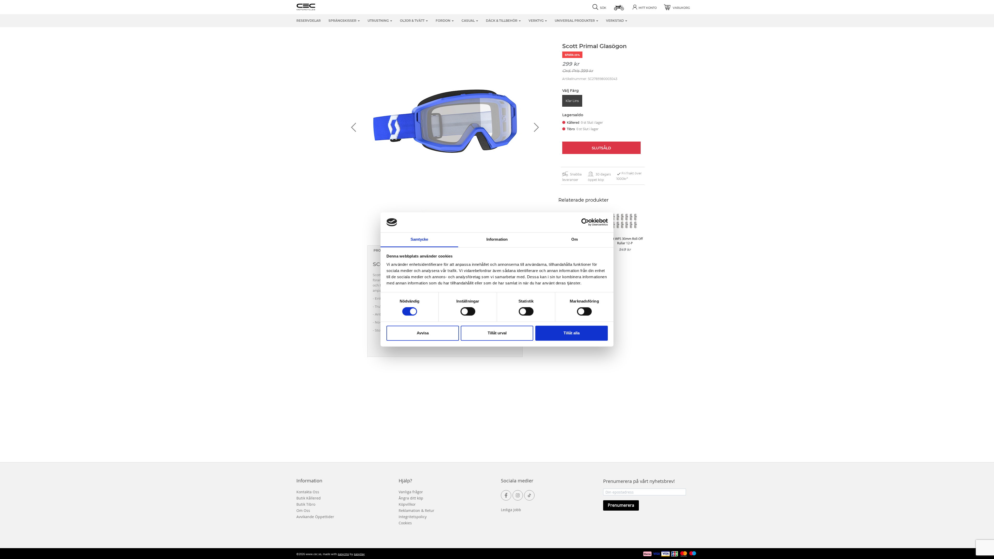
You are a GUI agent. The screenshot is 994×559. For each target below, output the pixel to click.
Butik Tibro (305, 504)
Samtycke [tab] (419, 239)
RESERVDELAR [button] (308, 21)
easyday (359, 554)
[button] (619, 7)
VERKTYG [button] (536, 21)
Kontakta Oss (307, 491)
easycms (343, 554)
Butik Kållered (308, 498)
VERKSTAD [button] (615, 21)
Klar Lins (572, 101)
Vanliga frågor (411, 491)
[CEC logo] (313, 6)
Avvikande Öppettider (315, 516)
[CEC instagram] (518, 495)
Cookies (405, 522)
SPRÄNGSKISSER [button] (342, 21)
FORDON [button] (443, 21)
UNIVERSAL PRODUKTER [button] (575, 21)
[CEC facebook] (506, 495)
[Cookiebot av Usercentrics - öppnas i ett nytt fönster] (585, 222)
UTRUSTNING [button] (379, 21)
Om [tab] (574, 239)
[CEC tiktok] (529, 495)
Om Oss (303, 510)
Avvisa (423, 333)
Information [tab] (497, 239)
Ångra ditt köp (411, 498)
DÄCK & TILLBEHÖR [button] (502, 21)
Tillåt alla (572, 333)
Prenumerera (621, 505)
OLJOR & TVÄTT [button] (412, 21)
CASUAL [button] (469, 21)
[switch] (468, 311)
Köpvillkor (407, 504)
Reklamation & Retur (416, 510)
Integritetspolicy (413, 516)
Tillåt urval (497, 333)
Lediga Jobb (511, 509)
